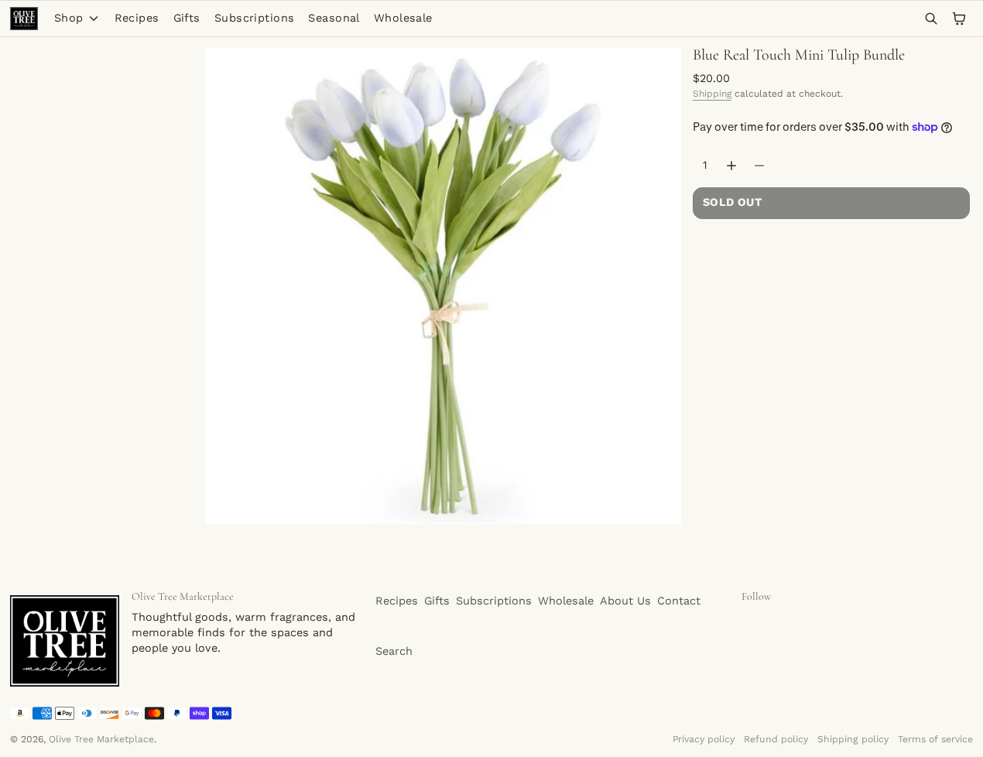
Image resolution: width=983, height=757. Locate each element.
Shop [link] (69, 18)
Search (394, 651)
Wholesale (403, 18)
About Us (625, 601)
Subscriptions (254, 18)
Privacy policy (704, 739)
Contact (678, 601)
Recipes (137, 18)
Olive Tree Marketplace (101, 739)
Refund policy (776, 739)
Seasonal (333, 18)
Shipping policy (853, 739)
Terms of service (935, 739)
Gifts (186, 18)
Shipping (712, 93)
